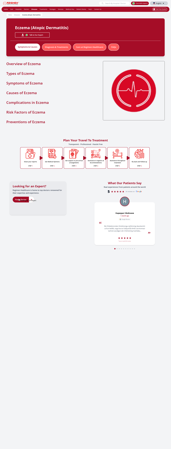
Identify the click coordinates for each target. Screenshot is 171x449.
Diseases (34, 9)
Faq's (90, 9)
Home (6, 9)
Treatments (43, 9)
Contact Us (97, 9)
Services (60, 9)
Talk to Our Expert (36, 35)
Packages (53, 9)
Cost (11, 9)
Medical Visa (70, 9)
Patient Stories (81, 9)
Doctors (26, 9)
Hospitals (18, 9)
